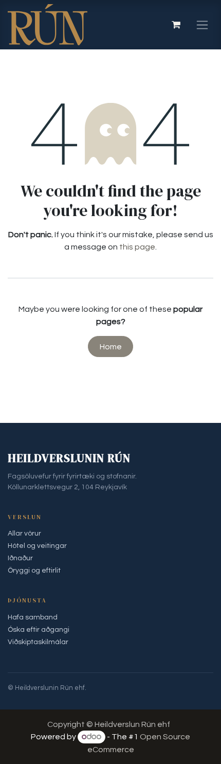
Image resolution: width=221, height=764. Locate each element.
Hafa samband (33, 617)
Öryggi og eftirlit (34, 570)
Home (111, 347)
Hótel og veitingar (37, 545)
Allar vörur (24, 533)
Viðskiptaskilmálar (38, 642)
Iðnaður (20, 558)
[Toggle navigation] (202, 24)
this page (137, 247)
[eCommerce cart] (175, 24)
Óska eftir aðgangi (38, 629)
